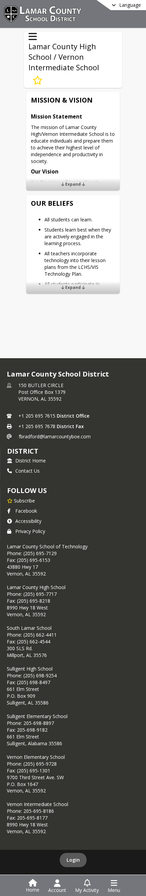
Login (73, 860)
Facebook (26, 511)
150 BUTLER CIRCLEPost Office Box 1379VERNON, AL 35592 (42, 392)
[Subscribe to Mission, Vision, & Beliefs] (38, 80)
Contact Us (27, 471)
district (22, 451)
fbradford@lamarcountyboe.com (55, 436)
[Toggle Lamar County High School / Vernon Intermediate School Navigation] (33, 36)
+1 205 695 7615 (36, 416)
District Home (30, 460)
